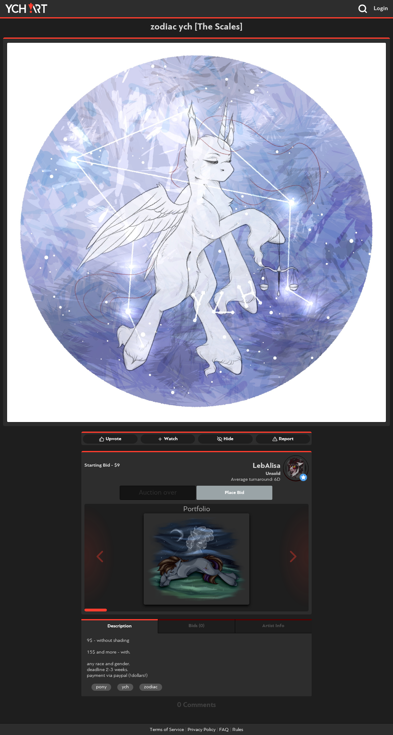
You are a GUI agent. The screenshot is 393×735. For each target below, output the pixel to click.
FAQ (224, 729)
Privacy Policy (202, 729)
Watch (171, 439)
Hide (228, 439)
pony (101, 687)
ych (125, 687)
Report (286, 439)
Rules (237, 729)
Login (381, 9)
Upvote (113, 439)
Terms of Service (167, 729)
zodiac (151, 687)
